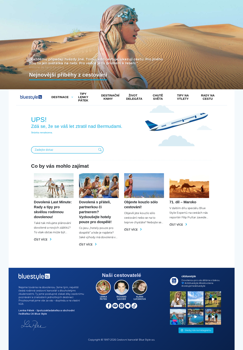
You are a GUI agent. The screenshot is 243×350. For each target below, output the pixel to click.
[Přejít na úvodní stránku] (31, 97)
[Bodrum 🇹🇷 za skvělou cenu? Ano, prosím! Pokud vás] (195, 317)
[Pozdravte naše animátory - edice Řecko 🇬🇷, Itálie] (213, 299)
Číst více (41, 239)
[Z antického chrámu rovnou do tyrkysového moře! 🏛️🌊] (178, 317)
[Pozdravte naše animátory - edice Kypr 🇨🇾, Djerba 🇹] (213, 317)
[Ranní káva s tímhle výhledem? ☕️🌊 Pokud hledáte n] (195, 299)
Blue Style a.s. (147, 339)
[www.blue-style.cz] (34, 278)
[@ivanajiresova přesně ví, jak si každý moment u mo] (178, 299)
